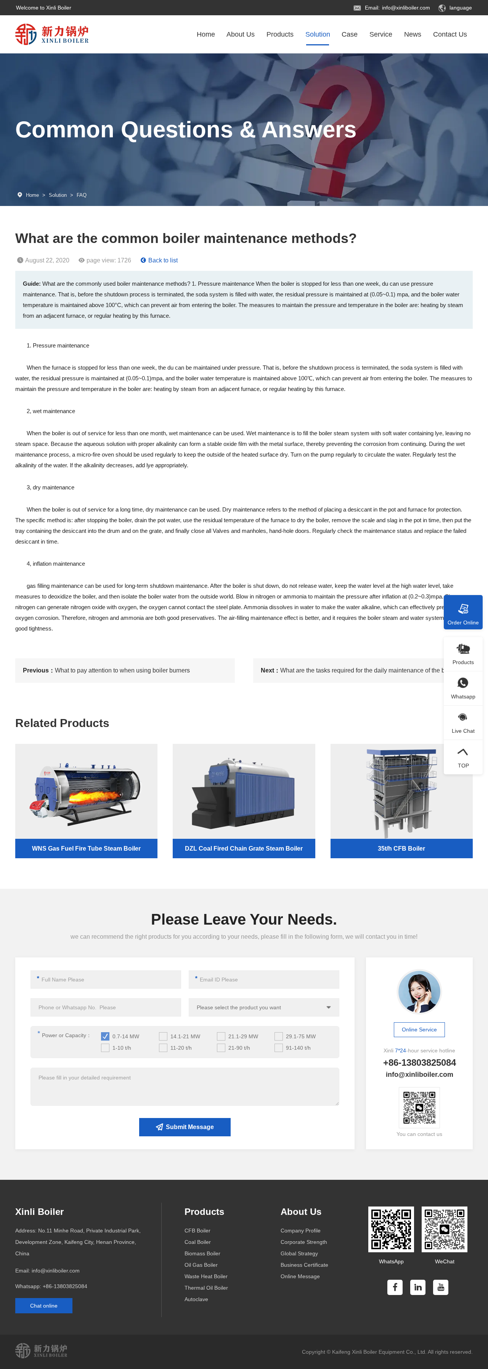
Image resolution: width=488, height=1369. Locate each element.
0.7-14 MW (125, 1036)
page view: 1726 (109, 260)
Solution (317, 34)
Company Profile (301, 1230)
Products (280, 34)
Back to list (163, 260)
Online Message (300, 1276)
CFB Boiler (197, 1230)
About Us (240, 34)
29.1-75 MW (301, 1036)
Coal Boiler (198, 1242)
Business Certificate (304, 1265)
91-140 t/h (298, 1048)
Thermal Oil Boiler (206, 1288)
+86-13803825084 (65, 1286)
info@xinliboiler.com (406, 8)
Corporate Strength (304, 1242)
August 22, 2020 (47, 260)
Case (350, 34)
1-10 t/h (121, 1048)
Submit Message (190, 1127)
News (412, 34)
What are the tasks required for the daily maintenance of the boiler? (370, 670)
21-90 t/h (239, 1048)
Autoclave (196, 1299)
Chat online (44, 1306)
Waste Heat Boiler (206, 1276)
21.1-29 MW (243, 1036)
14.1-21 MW (185, 1036)
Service (380, 34)
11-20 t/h (181, 1048)
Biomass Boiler (202, 1253)
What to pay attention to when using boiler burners (122, 670)
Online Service (419, 1029)
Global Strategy (299, 1253)
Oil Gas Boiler (201, 1265)
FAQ (82, 195)
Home (206, 34)
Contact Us (450, 34)
